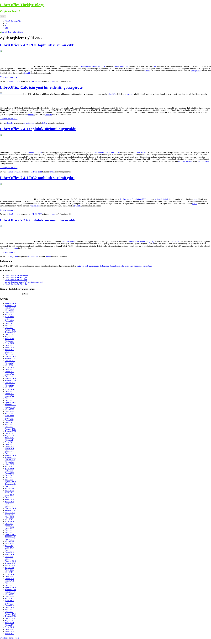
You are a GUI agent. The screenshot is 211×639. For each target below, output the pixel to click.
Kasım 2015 (9, 581)
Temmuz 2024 (10, 358)
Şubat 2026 (9, 317)
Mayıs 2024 (9, 363)
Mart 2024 (9, 365)
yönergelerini (196, 71)
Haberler (9, 123)
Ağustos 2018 (10, 508)
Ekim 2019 (9, 477)
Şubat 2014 (9, 627)
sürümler (48, 115)
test (155, 66)
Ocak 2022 (9, 418)
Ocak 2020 (9, 471)
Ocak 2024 (9, 369)
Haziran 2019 (10, 486)
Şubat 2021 (9, 442)
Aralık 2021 (9, 420)
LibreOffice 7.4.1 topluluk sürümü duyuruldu (38, 129)
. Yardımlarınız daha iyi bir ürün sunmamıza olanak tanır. (114, 266)
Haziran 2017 (10, 539)
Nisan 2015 (9, 596)
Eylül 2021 (9, 427)
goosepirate (129, 94)
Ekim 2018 (9, 504)
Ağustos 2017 (10, 535)
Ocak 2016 (9, 576)
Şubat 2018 (9, 521)
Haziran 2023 (10, 383)
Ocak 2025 (9, 345)
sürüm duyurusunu (185, 161)
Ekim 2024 (9, 352)
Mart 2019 (9, 493)
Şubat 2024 (9, 367)
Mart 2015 (9, 598)
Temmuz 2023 (10, 380)
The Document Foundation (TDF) (92, 66)
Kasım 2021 (9, 422)
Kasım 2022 (9, 396)
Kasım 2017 (9, 528)
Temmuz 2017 (10, 537)
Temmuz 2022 (10, 405)
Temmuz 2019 (10, 484)
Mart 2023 (9, 387)
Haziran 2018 (10, 513)
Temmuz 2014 (10, 616)
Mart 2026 (9, 314)
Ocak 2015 (9, 603)
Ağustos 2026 (10, 303)
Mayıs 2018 (9, 515)
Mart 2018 (9, 519)
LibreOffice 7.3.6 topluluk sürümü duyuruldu (38, 220)
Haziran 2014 (10, 618)
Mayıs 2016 (9, 568)
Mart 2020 (9, 466)
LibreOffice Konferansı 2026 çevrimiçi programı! (24, 282)
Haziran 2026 (10, 308)
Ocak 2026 (9, 319)
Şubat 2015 (9, 601)
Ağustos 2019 (10, 482)
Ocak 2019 (9, 497)
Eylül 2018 (9, 506)
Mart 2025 (9, 341)
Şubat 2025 (9, 343)
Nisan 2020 (9, 464)
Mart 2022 (9, 413)
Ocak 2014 (9, 629)
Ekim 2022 (9, 398)
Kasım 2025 (9, 323)
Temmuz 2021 (10, 431)
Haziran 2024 (10, 361)
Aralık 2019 (9, 473)
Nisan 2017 (9, 543)
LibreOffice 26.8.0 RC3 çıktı (16, 277)
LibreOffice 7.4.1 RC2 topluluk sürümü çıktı (37, 178)
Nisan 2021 (9, 438)
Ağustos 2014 (10, 614)
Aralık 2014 (9, 605)
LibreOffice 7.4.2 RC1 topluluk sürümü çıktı (37, 45)
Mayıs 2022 (9, 409)
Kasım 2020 (9, 449)
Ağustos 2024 (10, 356)
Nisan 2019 (9, 491)
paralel (147, 71)
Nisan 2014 (9, 623)
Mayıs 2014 (9, 620)
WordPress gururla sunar (9, 638)
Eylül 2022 (9, 400)
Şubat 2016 (9, 574)
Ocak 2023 (9, 391)
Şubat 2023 (9, 389)
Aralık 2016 (9, 552)
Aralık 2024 (9, 347)
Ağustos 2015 (10, 587)
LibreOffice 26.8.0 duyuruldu (16, 275)
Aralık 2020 (9, 446)
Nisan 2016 (9, 570)
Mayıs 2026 (9, 310)
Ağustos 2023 (10, 378)
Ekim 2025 (9, 325)
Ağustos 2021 (10, 429)
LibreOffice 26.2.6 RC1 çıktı (16, 280)
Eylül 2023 (9, 376)
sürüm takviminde (121, 66)
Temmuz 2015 (10, 590)
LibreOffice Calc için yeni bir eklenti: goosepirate (41, 87)
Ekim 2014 (9, 609)
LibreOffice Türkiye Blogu (22, 5)
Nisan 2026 (9, 312)
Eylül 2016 (9, 559)
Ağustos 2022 (10, 402)
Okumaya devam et (8, 77)
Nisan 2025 (9, 339)
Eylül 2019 (9, 480)
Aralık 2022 (9, 394)
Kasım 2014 (9, 607)
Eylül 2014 (9, 612)
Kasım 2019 (9, 475)
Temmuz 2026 (10, 306)
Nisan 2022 (9, 411)
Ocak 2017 (9, 550)
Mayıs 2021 (9, 435)
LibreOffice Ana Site (13, 21)
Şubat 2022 (9, 416)
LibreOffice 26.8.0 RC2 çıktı (16, 284)
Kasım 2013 (9, 634)
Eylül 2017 (9, 532)
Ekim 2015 (9, 583)
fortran (52, 81)
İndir (7, 23)
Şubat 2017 (9, 548)
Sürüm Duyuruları (13, 81)
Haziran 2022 (10, 407)
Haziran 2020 (10, 460)
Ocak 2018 (9, 524)
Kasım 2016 (9, 554)
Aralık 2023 (9, 372)
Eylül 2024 (9, 354)
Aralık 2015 (9, 579)
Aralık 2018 (9, 499)
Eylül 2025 (9, 328)
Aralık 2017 (9, 526)
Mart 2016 (9, 572)
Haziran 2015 (10, 592)
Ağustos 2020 (10, 455)
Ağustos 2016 (10, 561)
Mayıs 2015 (9, 594)
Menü (3, 17)
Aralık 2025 (9, 321)
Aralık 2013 (9, 631)
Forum (7, 25)
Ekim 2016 (9, 557)
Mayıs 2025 (9, 336)
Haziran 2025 (10, 334)
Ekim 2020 (9, 451)
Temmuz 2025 (10, 332)
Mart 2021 (9, 440)
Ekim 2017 (9, 530)
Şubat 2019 (9, 495)
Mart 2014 (9, 625)
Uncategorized (12, 256)
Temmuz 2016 (10, 563)
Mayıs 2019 (9, 488)
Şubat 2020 (9, 469)
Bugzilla (27, 73)
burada (31, 115)
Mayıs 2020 (9, 462)
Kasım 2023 (9, 374)
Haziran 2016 (10, 565)
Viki (6, 28)
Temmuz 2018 (10, 510)
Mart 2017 (9, 546)
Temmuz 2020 (10, 457)
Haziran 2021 (10, 433)
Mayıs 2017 (9, 541)
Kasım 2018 (9, 502)
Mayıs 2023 (9, 385)
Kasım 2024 (9, 350)
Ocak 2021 (9, 444)
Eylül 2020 (9, 453)
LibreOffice (112, 94)
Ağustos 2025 (10, 330)
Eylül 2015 (9, 585)
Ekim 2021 (9, 424)
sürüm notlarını (203, 161)
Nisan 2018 (9, 517)
